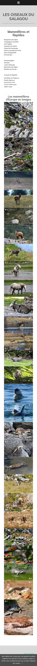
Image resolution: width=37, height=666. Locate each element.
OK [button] (22, 663)
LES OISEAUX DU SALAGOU (18, 16)
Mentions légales (29, 653)
